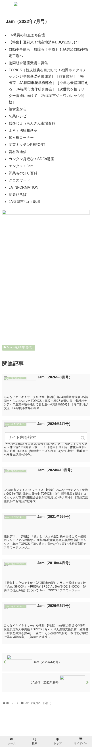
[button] (83, 438)
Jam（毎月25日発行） (20, 347)
